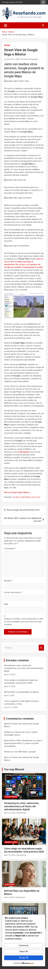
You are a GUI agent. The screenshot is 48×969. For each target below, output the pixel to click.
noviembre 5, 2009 (12, 59)
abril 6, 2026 (9, 897)
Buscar (41, 648)
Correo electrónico (13, 592)
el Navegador (24, 452)
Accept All (23, 957)
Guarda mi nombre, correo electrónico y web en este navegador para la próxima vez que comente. (23, 622)
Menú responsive (43, 2)
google (16, 497)
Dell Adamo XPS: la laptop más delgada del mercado (22, 519)
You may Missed (14, 769)
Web (6, 604)
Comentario (10, 548)
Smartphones (11, 842)
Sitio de (17, 492)
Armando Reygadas (29, 59)
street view (35, 497)
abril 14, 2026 (9, 813)
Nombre (8, 581)
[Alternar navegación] (5, 25)
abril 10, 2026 (9, 855)
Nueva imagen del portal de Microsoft (23, 510)
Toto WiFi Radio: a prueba (24, 752)
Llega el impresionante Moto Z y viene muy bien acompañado (23, 743)
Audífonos (9, 884)
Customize (23, 945)
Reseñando (21, 813)
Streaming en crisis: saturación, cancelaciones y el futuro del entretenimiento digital (24, 668)
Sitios (7, 45)
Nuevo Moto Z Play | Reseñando (18, 740)
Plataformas (11, 797)
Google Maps (24, 497)
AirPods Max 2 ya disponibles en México (21, 692)
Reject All (24, 951)
